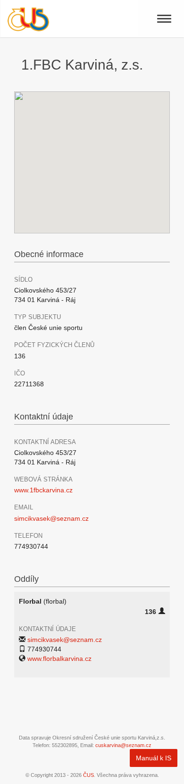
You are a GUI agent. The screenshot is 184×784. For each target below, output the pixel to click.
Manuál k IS (153, 758)
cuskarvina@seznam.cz (123, 745)
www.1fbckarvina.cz (43, 490)
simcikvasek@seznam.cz (51, 518)
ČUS (88, 775)
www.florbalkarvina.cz (59, 658)
